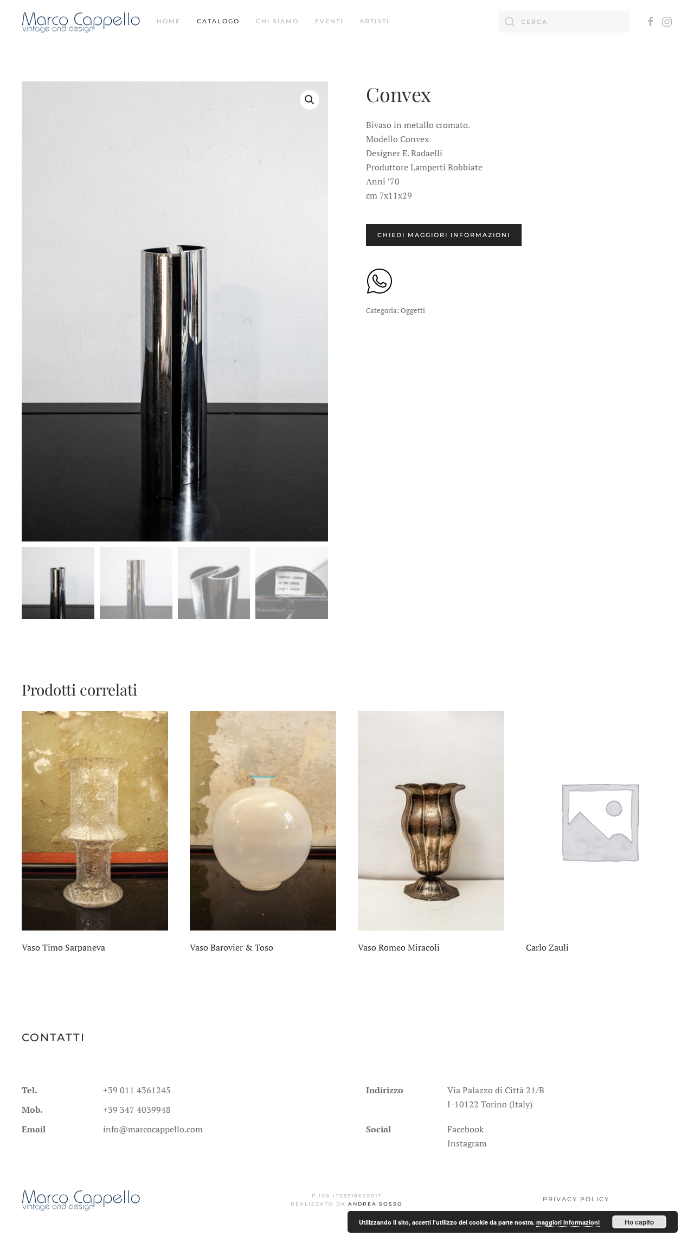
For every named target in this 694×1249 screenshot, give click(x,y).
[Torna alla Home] (81, 21)
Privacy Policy (576, 1199)
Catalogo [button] (218, 21)
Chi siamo (277, 21)
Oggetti (413, 310)
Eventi (329, 21)
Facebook (465, 1129)
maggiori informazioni (568, 1222)
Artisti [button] (374, 21)
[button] (309, 100)
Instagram (467, 1143)
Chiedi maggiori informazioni (443, 235)
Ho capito (639, 1222)
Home (169, 21)
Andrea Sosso (375, 1204)
